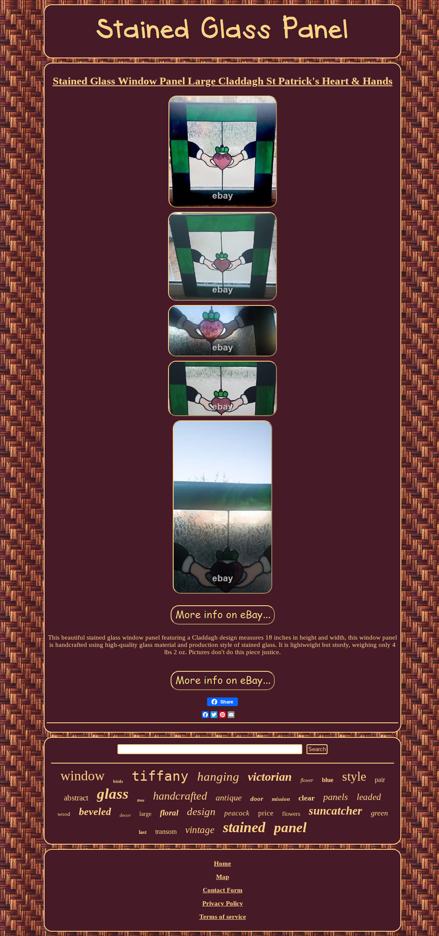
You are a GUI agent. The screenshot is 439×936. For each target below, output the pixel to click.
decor (125, 815)
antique (229, 797)
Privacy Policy (222, 903)
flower (307, 780)
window (82, 775)
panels (335, 796)
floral (169, 812)
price (266, 813)
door (256, 798)
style (354, 776)
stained (244, 827)
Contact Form (223, 890)
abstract (76, 797)
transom (166, 831)
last (143, 832)
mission (281, 799)
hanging (218, 776)
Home (222, 863)
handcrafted (180, 796)
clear (306, 798)
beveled (95, 811)
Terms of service (222, 916)
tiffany (160, 776)
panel (290, 827)
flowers (291, 814)
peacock (237, 813)
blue (328, 779)
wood (63, 814)
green (379, 813)
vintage (199, 829)
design (201, 811)
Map (222, 876)
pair (380, 779)
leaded (369, 797)
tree (140, 800)
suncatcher (335, 810)
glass (113, 793)
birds (118, 781)
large (145, 814)
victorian (270, 776)
